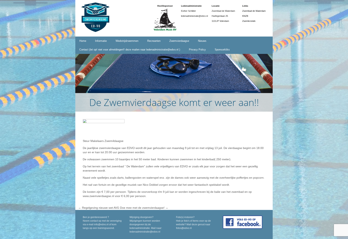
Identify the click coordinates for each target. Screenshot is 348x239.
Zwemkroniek (249, 21)
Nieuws (202, 40)
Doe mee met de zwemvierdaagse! (144, 207)
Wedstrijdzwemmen (127, 40)
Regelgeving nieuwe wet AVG (98, 207)
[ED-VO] (95, 18)
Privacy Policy (197, 49)
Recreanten (154, 40)
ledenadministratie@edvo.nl (144, 231)
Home (82, 40)
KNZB (245, 16)
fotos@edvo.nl (184, 228)
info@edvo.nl (101, 224)
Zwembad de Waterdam (254, 11)
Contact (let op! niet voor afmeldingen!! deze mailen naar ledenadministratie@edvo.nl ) (129, 49)
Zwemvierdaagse (179, 40)
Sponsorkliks (222, 49)
